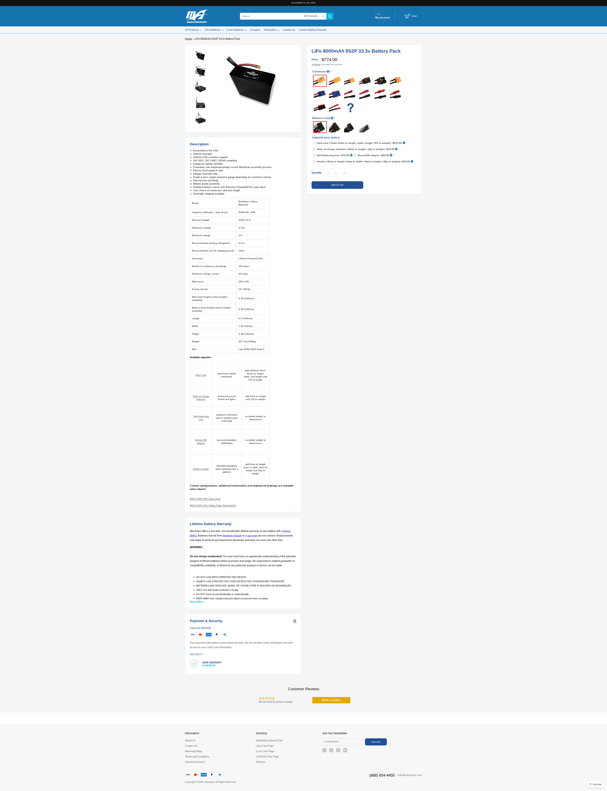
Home (188, 38)
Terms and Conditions (197, 756)
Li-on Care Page (265, 751)
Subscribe (375, 742)
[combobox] (271, 16)
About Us (190, 740)
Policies (260, 762)
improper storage (232, 535)
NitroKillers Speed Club (269, 740)
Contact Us (191, 745)
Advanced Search (195, 762)
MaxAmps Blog (193, 751)
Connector (319, 71)
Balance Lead (321, 118)
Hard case (200, 375)
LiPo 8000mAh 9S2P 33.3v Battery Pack (217, 38)
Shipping (316, 64)
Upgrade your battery (326, 137)
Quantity (317, 172)
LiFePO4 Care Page (267, 756)
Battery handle (201, 469)
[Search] (329, 16)
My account (382, 17)
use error (252, 535)
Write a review (331, 700)
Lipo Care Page (265, 745)
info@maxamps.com (410, 775)
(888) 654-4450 (382, 775)
